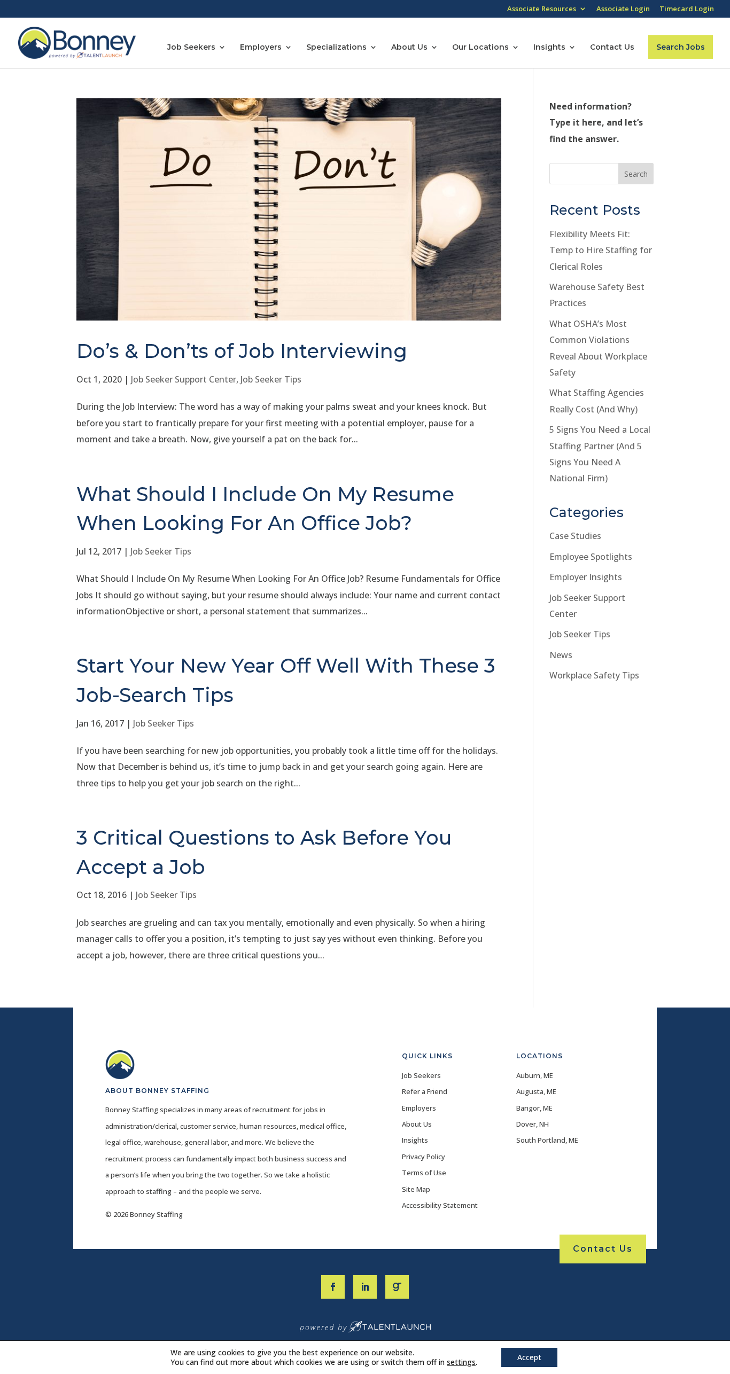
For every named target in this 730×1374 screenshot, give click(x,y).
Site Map (416, 1189)
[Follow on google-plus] (397, 1287)
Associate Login (623, 9)
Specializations (336, 47)
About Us (409, 47)
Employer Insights (585, 577)
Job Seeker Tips (270, 379)
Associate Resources (541, 9)
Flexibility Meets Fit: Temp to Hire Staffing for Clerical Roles (600, 250)
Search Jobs (680, 47)
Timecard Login (686, 9)
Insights (549, 47)
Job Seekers (191, 47)
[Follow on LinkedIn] (365, 1287)
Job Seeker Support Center (183, 379)
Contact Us (612, 47)
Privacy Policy (423, 1156)
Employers (261, 47)
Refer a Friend (424, 1091)
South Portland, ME (547, 1140)
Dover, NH (532, 1124)
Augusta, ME (536, 1091)
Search (636, 174)
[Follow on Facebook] (333, 1287)
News (560, 655)
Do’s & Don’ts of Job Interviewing (241, 351)
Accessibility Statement (440, 1205)
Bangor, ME (534, 1108)
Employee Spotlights (590, 557)
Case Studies (575, 536)
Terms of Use (424, 1172)
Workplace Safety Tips (594, 675)
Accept (529, 1357)
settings (461, 1362)
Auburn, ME (534, 1075)
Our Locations (480, 47)
